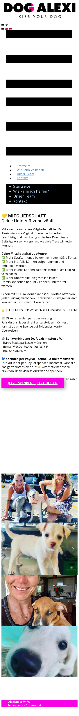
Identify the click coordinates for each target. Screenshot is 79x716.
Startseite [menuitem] (23, 166)
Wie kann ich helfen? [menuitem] (31, 170)
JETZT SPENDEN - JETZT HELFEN (33, 383)
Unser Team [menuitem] (25, 174)
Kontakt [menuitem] (22, 178)
